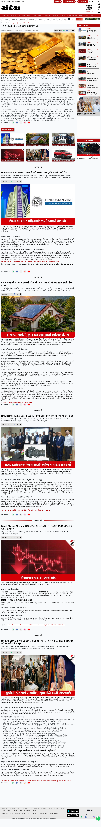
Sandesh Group (54, 813)
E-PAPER (58, 1)
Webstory (41, 15)
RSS (29, 813)
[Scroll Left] (1, 19)
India (35, 15)
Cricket (59, 15)
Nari (54, 19)
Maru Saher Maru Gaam (18, 15)
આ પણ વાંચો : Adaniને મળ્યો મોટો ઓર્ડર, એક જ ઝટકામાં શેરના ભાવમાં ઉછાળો (25, 510)
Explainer (14, 19)
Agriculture (40, 19)
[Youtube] (99, 12)
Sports (64, 15)
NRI (59, 19)
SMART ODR (37, 815)
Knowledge (31, 19)
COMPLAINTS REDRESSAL (25, 815)
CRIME (69, 15)
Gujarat (8, 15)
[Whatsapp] (99, 1)
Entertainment (83, 15)
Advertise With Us (20, 813)
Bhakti (91, 15)
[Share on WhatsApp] (98, 818)
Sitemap (35, 813)
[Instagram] (99, 9)
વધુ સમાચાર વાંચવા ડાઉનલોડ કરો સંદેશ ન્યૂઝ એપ (16, 402)
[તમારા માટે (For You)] (73, 19)
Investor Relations (7, 813)
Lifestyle (74, 15)
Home (3, 15)
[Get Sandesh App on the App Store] (73, 815)
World (54, 15)
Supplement (69, 1)
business (8, 23)
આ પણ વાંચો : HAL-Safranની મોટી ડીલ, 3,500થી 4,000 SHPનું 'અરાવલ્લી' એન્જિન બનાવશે (30, 261)
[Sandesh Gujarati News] (12, 7)
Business (47, 15)
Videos (6, 19)
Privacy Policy (44, 813)
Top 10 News (83, 25)
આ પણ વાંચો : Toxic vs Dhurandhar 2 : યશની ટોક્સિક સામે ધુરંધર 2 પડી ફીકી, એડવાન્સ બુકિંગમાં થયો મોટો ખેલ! (36, 781)
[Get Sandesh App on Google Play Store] (73, 811)
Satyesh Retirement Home (9, 815)
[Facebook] (99, 4)
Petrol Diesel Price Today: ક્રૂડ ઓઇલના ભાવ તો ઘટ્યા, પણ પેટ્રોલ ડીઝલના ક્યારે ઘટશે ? (36, 625)
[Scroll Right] (66, 19)
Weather (29, 15)
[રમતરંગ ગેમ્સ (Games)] (69, 19)
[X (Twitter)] (70, 30)
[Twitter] (99, 7)
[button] (90, 1)
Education (22, 19)
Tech (48, 19)
